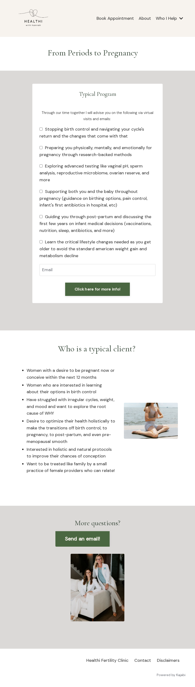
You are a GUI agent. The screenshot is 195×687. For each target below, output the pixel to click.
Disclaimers (168, 660)
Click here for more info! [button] (97, 289)
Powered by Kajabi (171, 675)
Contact (142, 660)
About (145, 18)
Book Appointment (115, 18)
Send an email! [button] (82, 538)
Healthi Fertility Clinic (107, 660)
